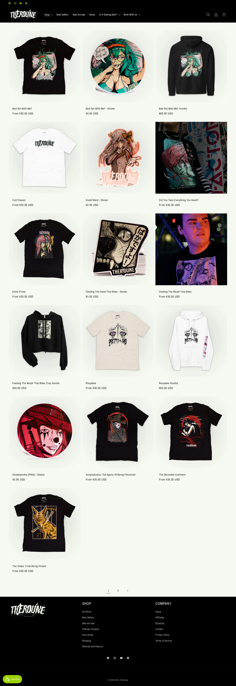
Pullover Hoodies (90, 629)
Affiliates (159, 617)
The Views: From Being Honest (29, 566)
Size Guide (87, 635)
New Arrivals (88, 623)
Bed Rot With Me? (22, 108)
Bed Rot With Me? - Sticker (100, 108)
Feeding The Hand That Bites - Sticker (106, 291)
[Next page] (128, 591)
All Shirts (86, 611)
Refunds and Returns (92, 646)
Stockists (159, 623)
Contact (159, 629)
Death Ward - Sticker (97, 200)
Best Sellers (88, 617)
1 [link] (108, 590)
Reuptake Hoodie (168, 383)
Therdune (124, 680)
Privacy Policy (162, 635)
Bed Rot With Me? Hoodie (173, 108)
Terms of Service (163, 640)
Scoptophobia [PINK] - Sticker (28, 474)
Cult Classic (19, 200)
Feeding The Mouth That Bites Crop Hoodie (36, 383)
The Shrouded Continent (172, 474)
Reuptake (91, 383)
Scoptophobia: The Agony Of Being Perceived (110, 474)
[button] (48, 14)
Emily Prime (19, 291)
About (158, 611)
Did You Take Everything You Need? (179, 200)
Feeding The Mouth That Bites (175, 291)
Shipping (86, 640)
